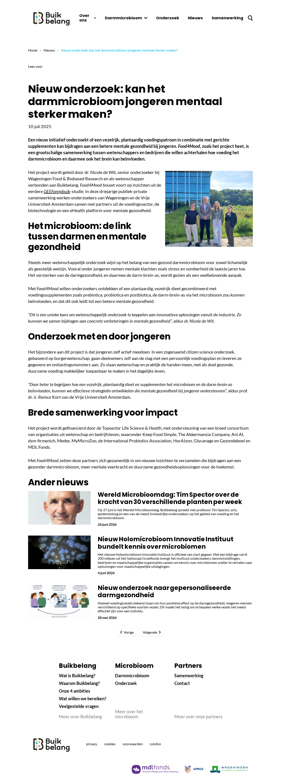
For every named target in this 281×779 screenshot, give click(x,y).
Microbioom (134, 666)
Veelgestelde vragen (79, 706)
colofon (155, 744)
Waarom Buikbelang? (79, 683)
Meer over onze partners (198, 716)
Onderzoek (126, 683)
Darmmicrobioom (132, 675)
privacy (91, 744)
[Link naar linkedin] (205, 744)
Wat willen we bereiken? (82, 698)
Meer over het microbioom (129, 714)
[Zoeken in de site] (250, 18)
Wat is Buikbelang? (77, 675)
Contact (182, 683)
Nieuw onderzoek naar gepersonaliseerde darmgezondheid (164, 592)
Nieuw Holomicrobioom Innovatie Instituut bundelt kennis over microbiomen (166, 543)
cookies (109, 744)
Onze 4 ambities (74, 690)
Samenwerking (188, 675)
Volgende (150, 632)
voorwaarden (132, 744)
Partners (188, 666)
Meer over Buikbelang (80, 716)
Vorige (129, 632)
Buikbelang (77, 666)
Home (32, 50)
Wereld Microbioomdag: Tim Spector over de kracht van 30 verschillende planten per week (170, 498)
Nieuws (49, 50)
